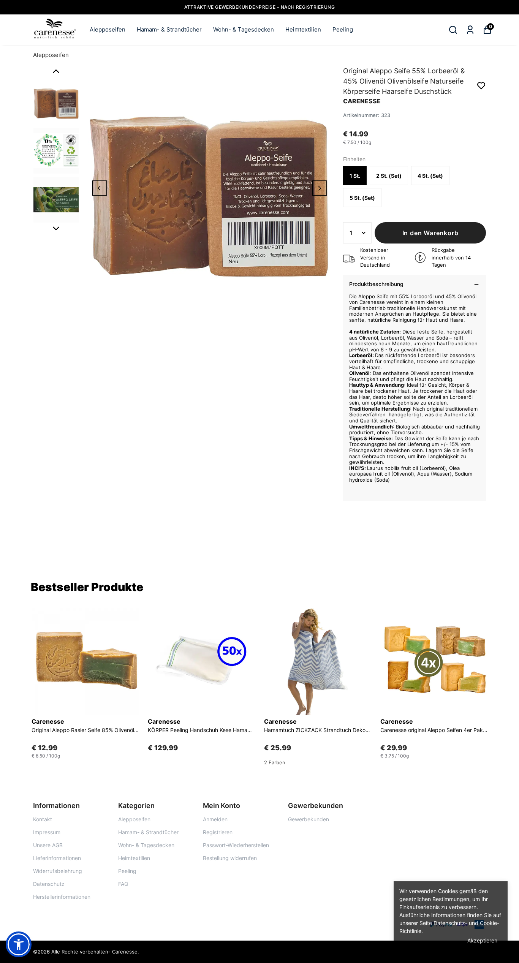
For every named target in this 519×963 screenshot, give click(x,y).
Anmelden (215, 819)
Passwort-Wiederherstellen (236, 845)
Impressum (46, 832)
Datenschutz (49, 884)
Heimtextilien (303, 29)
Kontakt (42, 819)
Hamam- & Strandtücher (169, 29)
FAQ (123, 884)
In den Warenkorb (430, 233)
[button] (19, 944)
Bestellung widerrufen (230, 858)
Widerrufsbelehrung (57, 871)
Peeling (342, 29)
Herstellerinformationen (61, 896)
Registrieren (218, 832)
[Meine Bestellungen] (470, 30)
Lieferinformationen (57, 858)
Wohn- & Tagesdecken (243, 29)
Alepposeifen (107, 29)
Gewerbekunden (308, 819)
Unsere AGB (48, 845)
